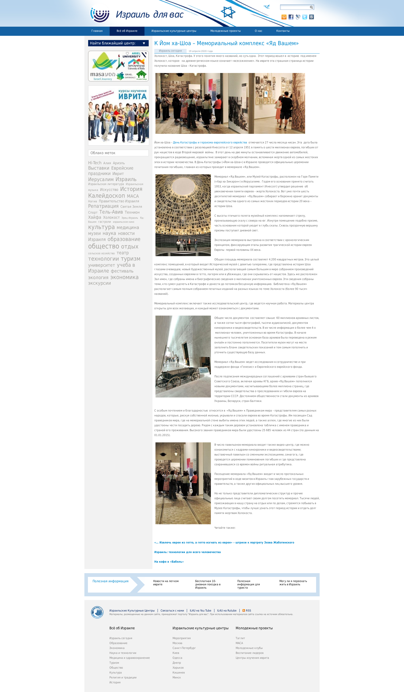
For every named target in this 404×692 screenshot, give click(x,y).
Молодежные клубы (249, 648)
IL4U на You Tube (200, 610)
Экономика (117, 648)
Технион (132, 212)
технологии (103, 258)
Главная (97, 31)
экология (98, 277)
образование (124, 239)
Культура (115, 672)
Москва (177, 643)
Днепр (177, 662)
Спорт (92, 212)
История (131, 189)
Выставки (98, 168)
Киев (176, 653)
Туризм (114, 662)
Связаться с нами (172, 610)
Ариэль (119, 163)
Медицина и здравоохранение (129, 657)
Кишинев (179, 672)
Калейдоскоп (106, 195)
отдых (129, 246)
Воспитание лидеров (249, 653)
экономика (124, 277)
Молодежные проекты (225, 31)
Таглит (240, 638)
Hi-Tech (94, 162)
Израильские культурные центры (174, 31)
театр (123, 252)
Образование (118, 643)
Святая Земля (131, 206)
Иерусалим (101, 179)
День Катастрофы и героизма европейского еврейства (210, 142)
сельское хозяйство (101, 253)
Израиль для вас (134, 13)
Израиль (126, 179)
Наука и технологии (122, 653)
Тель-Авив (111, 212)
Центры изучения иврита (252, 657)
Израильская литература (106, 184)
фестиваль (122, 271)
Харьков (178, 667)
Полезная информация (111, 581)
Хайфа (94, 217)
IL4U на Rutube (227, 610)
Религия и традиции (123, 677)
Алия (107, 163)
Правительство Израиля (119, 201)
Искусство (109, 189)
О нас (258, 31)
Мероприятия (182, 638)
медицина (128, 227)
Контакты (283, 31)
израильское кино (123, 221)
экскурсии (99, 283)
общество (103, 246)
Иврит (118, 173)
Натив (92, 201)
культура (101, 226)
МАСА (133, 196)
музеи (94, 233)
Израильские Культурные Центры (132, 610)
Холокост (111, 217)
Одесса (177, 657)
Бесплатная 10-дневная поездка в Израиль (207, 584)
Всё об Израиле (127, 31)
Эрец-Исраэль (130, 217)
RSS (248, 610)
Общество (116, 667)
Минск (177, 677)
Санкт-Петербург (184, 648)
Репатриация (103, 206)
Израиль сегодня (170, 50)
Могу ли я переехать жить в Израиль (293, 582)
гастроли (104, 221)
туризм (131, 258)
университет (101, 265)
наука (109, 233)
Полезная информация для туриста (248, 584)
